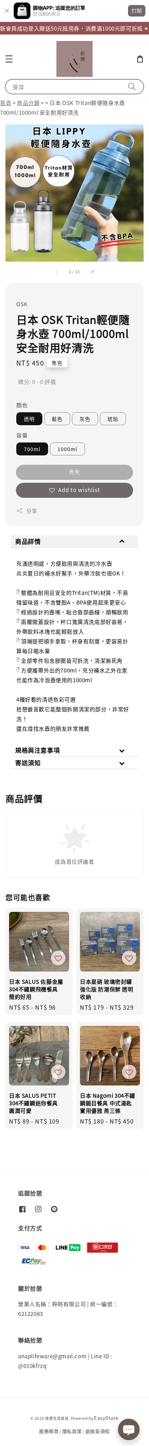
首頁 (5, 102)
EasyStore (106, 1417)
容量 (21, 435)
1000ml (67, 449)
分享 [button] (31, 510)
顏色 (21, 405)
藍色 (57, 418)
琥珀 (112, 418)
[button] (9, 59)
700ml (32, 449)
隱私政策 (72, 1431)
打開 (137, 11)
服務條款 (49, 1431)
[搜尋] (132, 86)
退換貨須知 (97, 1431)
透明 (29, 418)
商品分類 (28, 102)
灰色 (85, 418)
